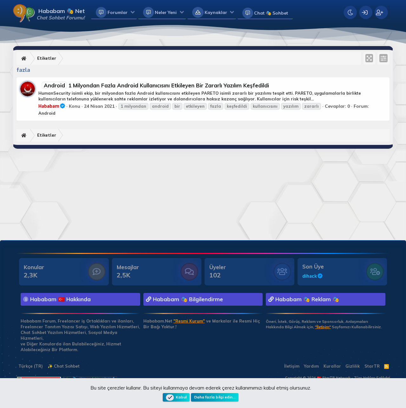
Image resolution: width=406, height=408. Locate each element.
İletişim (291, 366)
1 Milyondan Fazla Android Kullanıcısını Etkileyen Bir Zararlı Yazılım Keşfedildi (156, 85)
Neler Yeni (166, 12)
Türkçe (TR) (30, 366)
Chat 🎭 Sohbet (271, 13)
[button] (133, 13)
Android (47, 113)
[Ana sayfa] (24, 58)
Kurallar (332, 366)
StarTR (372, 366)
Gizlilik (352, 366)
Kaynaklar (216, 12)
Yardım (311, 366)
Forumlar (118, 12)
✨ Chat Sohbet (64, 366)
